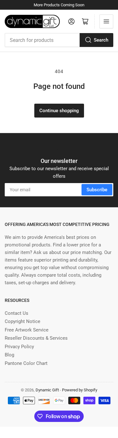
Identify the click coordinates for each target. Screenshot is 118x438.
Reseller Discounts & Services (36, 338)
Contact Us (16, 313)
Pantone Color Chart (26, 363)
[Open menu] (106, 21)
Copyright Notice (22, 321)
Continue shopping (59, 110)
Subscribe (97, 190)
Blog (9, 355)
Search (101, 40)
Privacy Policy (19, 346)
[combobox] (59, 40)
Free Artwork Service (26, 330)
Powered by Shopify (79, 390)
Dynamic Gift (47, 390)
